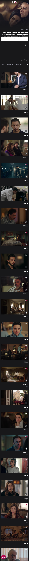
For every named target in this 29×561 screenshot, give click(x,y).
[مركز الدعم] (3, 557)
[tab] (26, 65)
